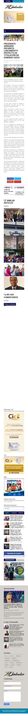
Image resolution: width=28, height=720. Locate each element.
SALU (6, 667)
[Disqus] (15, 353)
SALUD (11, 667)
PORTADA (19, 664)
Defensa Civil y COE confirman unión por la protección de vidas (16, 539)
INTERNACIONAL (16, 660)
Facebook (11, 178)
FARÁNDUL (14, 658)
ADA (6, 656)
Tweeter (18, 178)
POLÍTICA (12, 664)
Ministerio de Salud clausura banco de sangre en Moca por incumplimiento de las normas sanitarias (16, 533)
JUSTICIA (12, 662)
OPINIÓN (6, 664)
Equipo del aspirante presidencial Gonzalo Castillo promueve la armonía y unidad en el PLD (16, 547)
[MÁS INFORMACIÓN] (14, 19)
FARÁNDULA (7, 660)
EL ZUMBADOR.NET (13, 710)
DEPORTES (18, 656)
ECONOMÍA (7, 658)
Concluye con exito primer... (19, 193)
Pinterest (18, 181)
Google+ (11, 181)
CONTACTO (11, 656)
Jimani (6, 662)
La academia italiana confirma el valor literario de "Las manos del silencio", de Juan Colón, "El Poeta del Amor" (13, 606)
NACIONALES (18, 662)
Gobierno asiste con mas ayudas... (8, 191)
